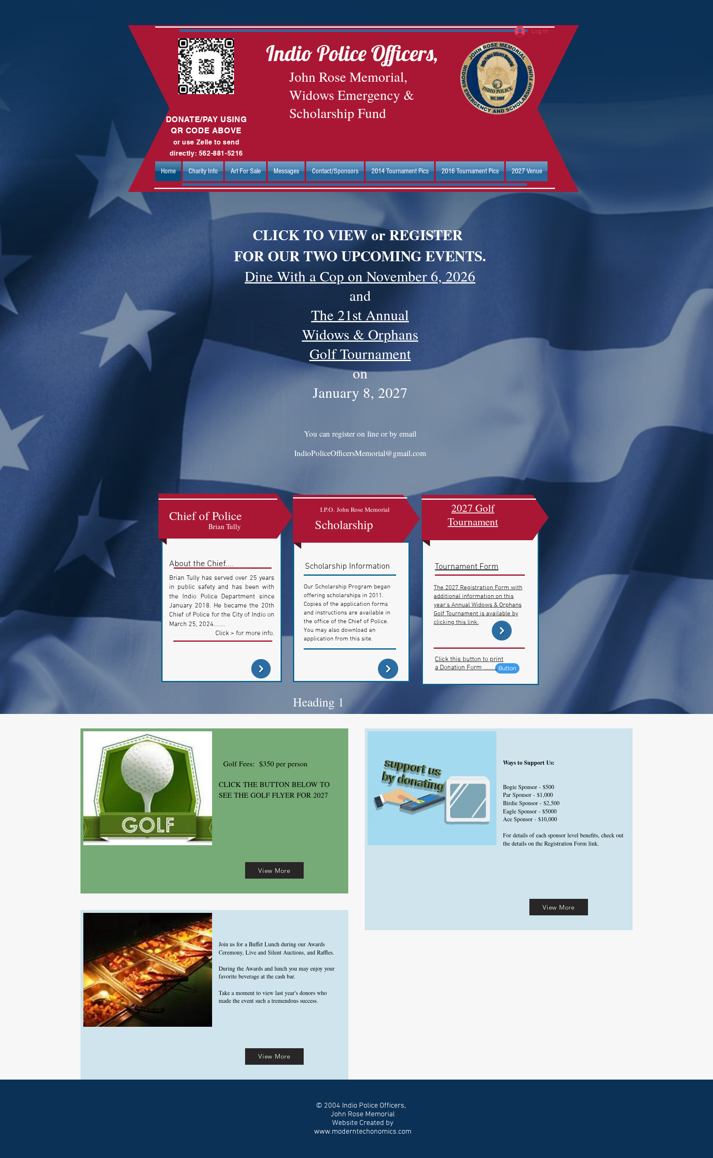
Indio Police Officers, (352, 53)
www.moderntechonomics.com (362, 1131)
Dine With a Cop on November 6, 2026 (360, 276)
